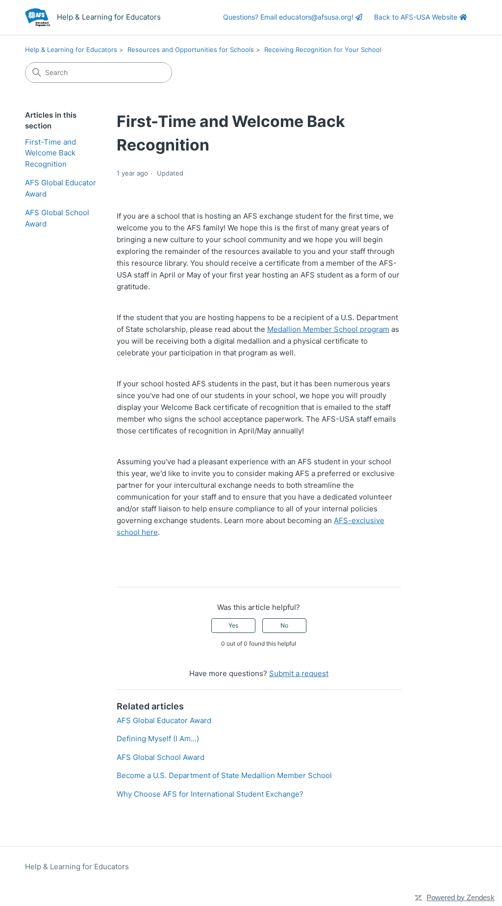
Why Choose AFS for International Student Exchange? (210, 794)
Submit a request (298, 673)
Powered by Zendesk (461, 897)
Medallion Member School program (328, 329)
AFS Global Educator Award (60, 188)
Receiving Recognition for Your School (322, 49)
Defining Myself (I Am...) (158, 738)
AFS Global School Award (57, 218)
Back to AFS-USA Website (416, 17)
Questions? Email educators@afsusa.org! (289, 17)
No (284, 625)
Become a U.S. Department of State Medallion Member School (224, 775)
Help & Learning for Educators (71, 49)
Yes (233, 625)
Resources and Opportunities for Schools (190, 49)
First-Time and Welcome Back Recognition (50, 153)
